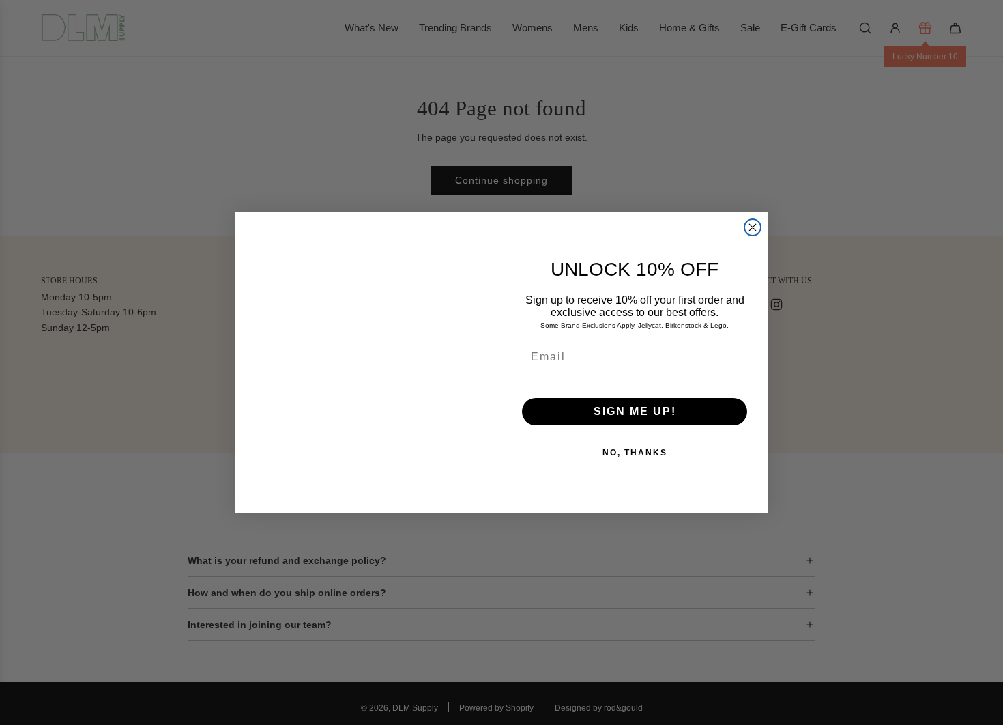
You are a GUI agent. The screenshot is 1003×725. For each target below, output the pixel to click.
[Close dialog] (752, 227)
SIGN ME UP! (635, 411)
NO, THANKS (634, 452)
